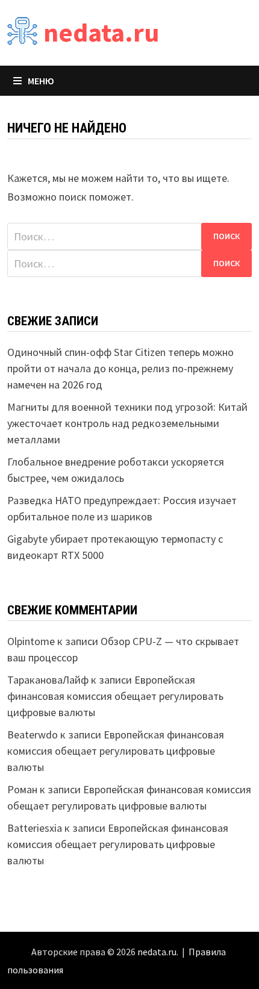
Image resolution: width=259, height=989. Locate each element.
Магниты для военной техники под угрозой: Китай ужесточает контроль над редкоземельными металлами (127, 423)
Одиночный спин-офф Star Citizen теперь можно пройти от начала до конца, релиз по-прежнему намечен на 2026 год (120, 368)
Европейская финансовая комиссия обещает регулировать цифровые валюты (115, 696)
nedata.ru (101, 32)
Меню (41, 81)
